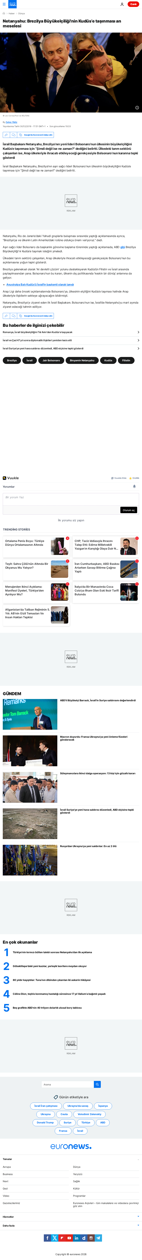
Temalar (7, 1158)
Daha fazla (9, 1225)
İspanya (103, 1105)
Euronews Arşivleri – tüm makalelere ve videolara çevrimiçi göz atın (106, 1204)
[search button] (97, 1084)
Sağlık (76, 1181)
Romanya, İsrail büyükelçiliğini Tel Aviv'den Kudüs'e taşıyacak (37, 332)
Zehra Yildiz (11, 122)
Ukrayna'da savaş (78, 1105)
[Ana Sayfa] (4, 13)
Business (8, 1173)
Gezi (5, 1188)
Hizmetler (8, 1216)
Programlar (79, 1195)
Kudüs (108, 360)
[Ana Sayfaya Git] (12, 4)
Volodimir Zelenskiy (89, 1114)
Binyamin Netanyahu (82, 360)
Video (6, 1195)
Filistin (126, 360)
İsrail (30, 360)
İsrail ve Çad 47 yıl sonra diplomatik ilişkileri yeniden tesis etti (37, 340)
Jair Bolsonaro (51, 360)
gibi (122, 247)
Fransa (63, 1130)
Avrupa (7, 1166)
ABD (102, 1122)
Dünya (21, 13)
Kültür (76, 1188)
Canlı (133, 4)
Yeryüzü (77, 1173)
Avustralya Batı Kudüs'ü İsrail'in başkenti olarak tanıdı (40, 284)
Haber (12, 13)
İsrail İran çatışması (45, 1105)
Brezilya (12, 360)
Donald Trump (45, 1122)
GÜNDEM (12, 693)
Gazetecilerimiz (11, 1202)
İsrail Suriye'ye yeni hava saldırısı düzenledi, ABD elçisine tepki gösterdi (43, 348)
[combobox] (71, 1084)
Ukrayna (46, 1114)
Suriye (67, 1122)
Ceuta (64, 1114)
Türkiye (85, 1122)
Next (5, 1181)
